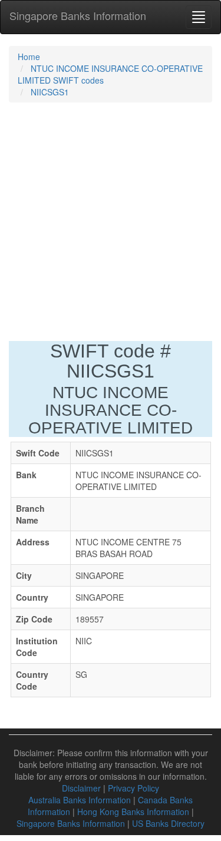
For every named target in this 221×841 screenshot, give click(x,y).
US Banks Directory (168, 823)
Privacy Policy (133, 788)
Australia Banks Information (79, 800)
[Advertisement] (110, 224)
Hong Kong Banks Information (133, 811)
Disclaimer (81, 788)
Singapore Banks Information (77, 15)
